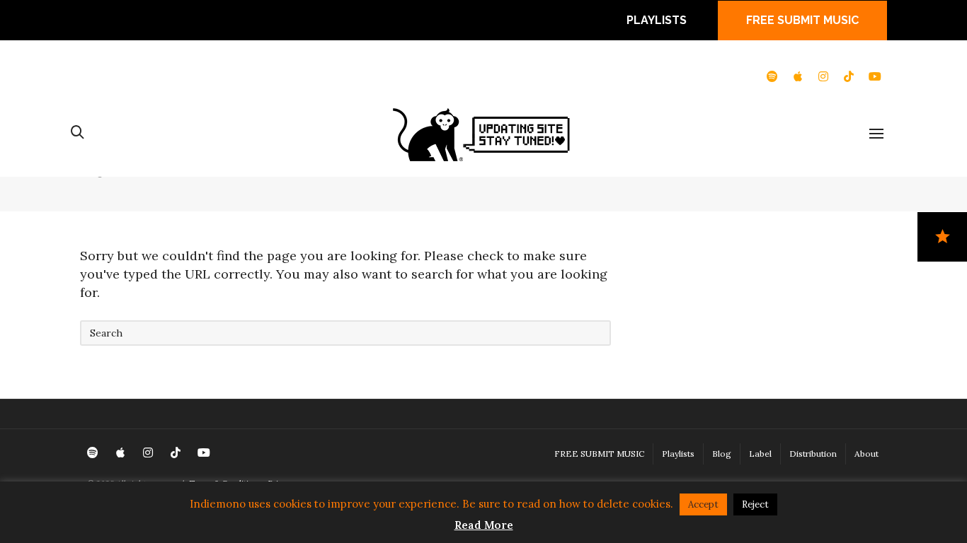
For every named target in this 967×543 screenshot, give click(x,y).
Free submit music (802, 20)
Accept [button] (703, 504)
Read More (483, 525)
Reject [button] (755, 504)
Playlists (656, 20)
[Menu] (876, 134)
